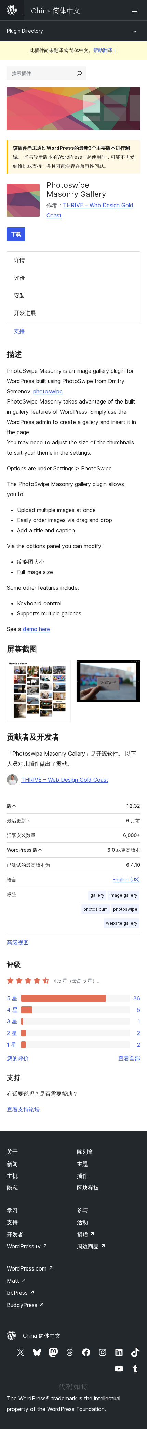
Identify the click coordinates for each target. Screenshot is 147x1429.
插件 (82, 1175)
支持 (19, 331)
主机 (12, 1175)
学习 (12, 1210)
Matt (16, 1280)
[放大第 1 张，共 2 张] (61, 669)
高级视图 (18, 942)
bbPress (21, 1292)
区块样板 (88, 1187)
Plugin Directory (25, 31)
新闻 (12, 1163)
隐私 (12, 1187)
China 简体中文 (42, 1335)
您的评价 (18, 1058)
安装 (19, 295)
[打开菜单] (136, 10)
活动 (82, 1222)
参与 (82, 1210)
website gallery (121, 923)
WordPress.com (30, 1268)
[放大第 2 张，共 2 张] (131, 669)
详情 (19, 260)
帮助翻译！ (105, 50)
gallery (97, 895)
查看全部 (129, 1058)
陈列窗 (85, 1151)
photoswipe (48, 391)
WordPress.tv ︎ (27, 1246)
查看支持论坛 (23, 1109)
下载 (16, 234)
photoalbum (95, 909)
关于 (12, 1151)
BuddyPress (25, 1305)
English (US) (126, 879)
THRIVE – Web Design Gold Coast (64, 779)
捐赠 (86, 1234)
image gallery (123, 895)
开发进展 (25, 312)
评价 (19, 277)
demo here (36, 629)
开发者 (15, 1234)
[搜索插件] (79, 73)
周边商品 (91, 1246)
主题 (82, 1163)
